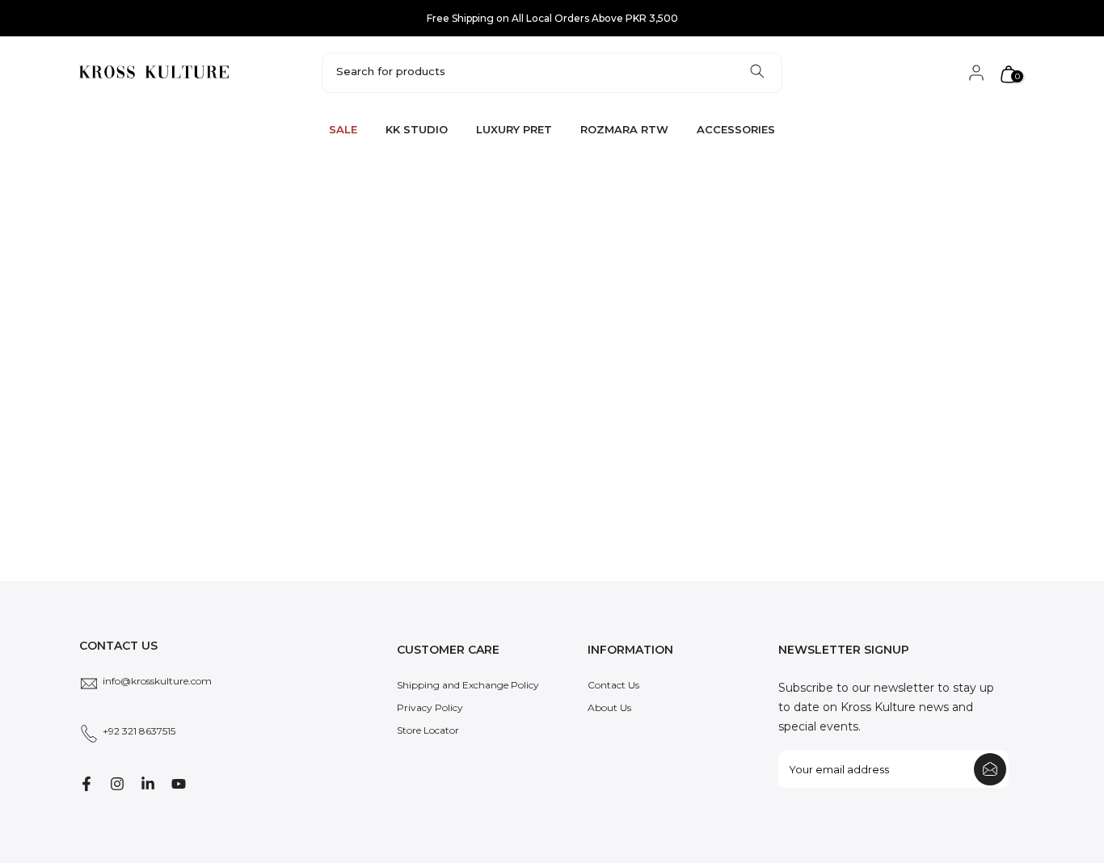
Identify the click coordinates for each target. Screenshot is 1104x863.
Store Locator (428, 730)
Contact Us (613, 685)
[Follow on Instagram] (117, 784)
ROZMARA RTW (624, 129)
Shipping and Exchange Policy (468, 685)
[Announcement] (552, 18)
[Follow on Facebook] (86, 784)
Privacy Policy (430, 707)
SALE (343, 129)
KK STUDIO (417, 129)
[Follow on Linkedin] (148, 784)
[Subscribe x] (990, 769)
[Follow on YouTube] (178, 784)
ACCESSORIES (736, 129)
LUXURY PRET (514, 129)
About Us (609, 707)
